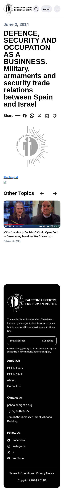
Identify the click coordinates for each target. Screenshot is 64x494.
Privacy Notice (45, 473)
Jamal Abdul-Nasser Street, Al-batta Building (29, 419)
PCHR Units (15, 368)
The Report (11, 177)
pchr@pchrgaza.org (19, 405)
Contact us (14, 386)
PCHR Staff (14, 374)
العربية (46, 8)
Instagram (16, 446)
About (11, 380)
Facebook (16, 440)
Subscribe (47, 340)
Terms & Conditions (21, 473)
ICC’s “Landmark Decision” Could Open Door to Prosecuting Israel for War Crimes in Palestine (31, 234)
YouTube (16, 458)
